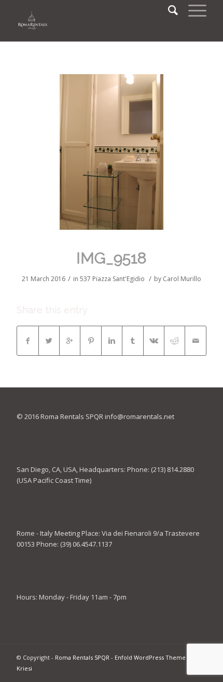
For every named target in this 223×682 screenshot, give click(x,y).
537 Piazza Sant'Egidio (112, 278)
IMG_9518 (111, 258)
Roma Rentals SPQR (82, 657)
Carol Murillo (182, 278)
